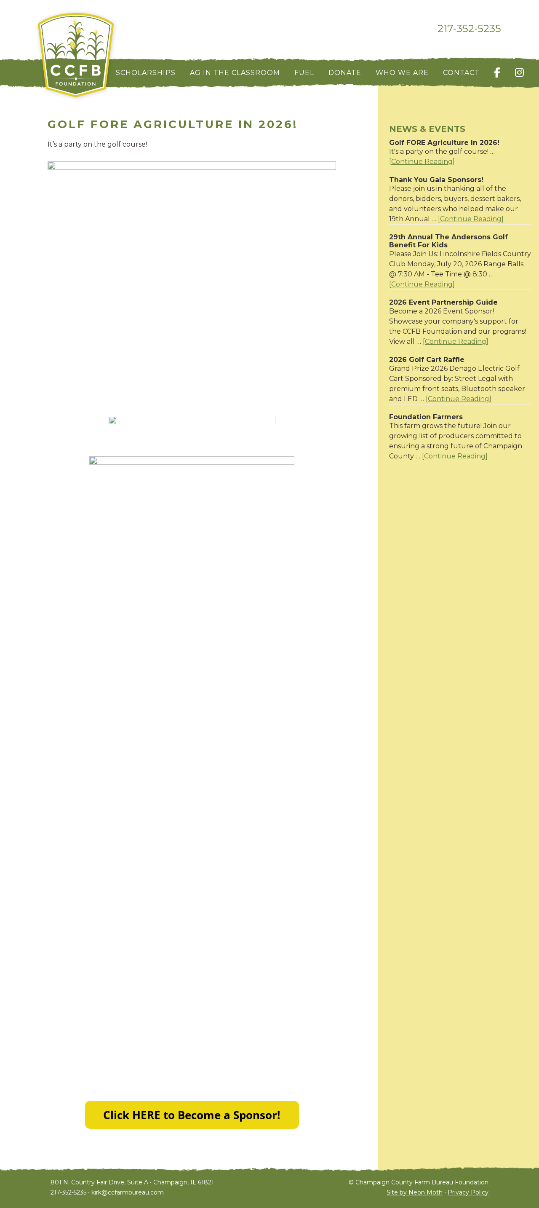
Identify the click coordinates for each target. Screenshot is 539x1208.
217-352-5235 (469, 28)
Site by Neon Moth (415, 1192)
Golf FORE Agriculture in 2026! (444, 143)
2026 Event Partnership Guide (443, 302)
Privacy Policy (468, 1192)
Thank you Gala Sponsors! (436, 180)
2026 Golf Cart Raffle (426, 360)
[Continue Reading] (422, 162)
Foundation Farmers (426, 417)
